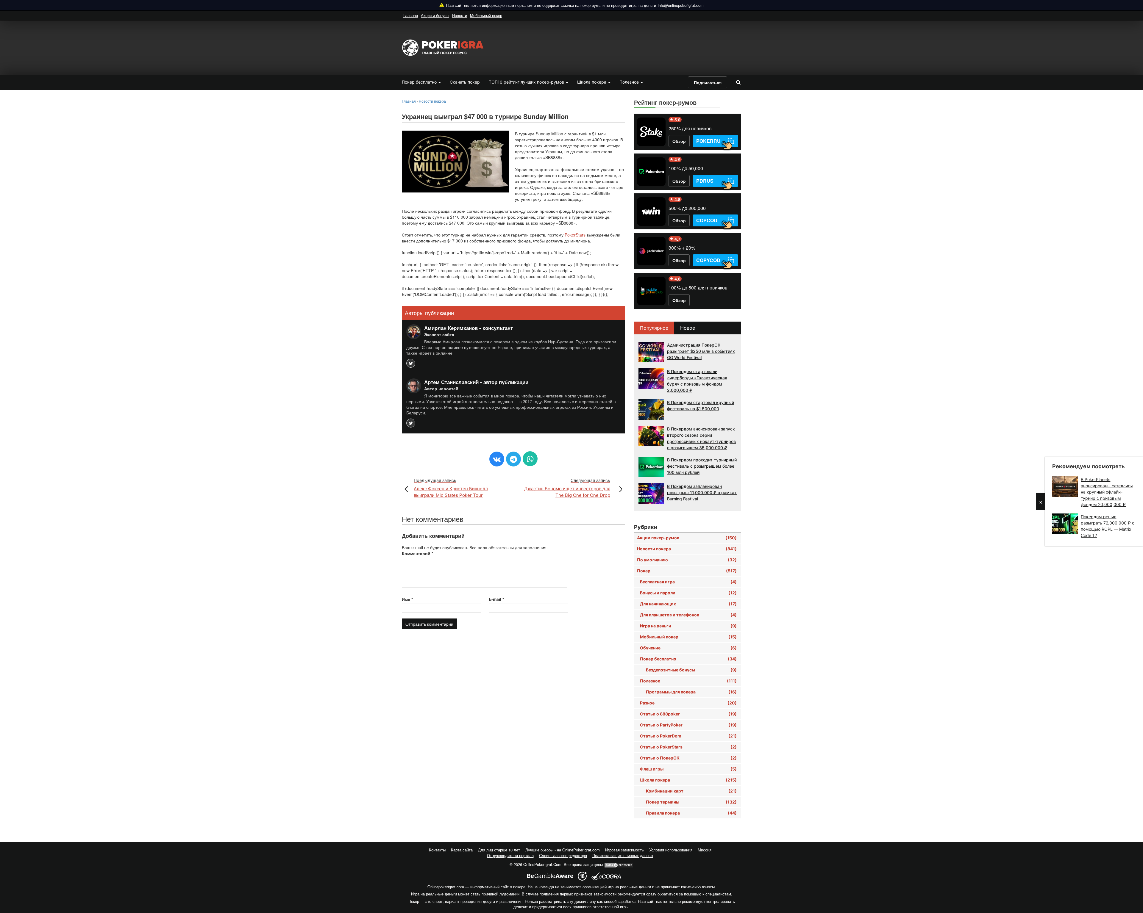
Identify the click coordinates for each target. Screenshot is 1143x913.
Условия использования (670, 850)
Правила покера (691, 812)
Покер (687, 570)
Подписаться (708, 82)
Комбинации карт (691, 790)
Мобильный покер (486, 15)
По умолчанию (687, 559)
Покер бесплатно (420, 81)
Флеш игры (688, 768)
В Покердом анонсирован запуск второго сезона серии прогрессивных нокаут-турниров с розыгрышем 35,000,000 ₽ (701, 438)
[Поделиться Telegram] (513, 459)
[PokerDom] (651, 171)
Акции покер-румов (687, 537)
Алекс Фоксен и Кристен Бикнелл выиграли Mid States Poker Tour (451, 488)
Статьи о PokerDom (688, 735)
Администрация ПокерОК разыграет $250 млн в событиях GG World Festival (701, 351)
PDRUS (704, 180)
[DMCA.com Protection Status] (619, 864)
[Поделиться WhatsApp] (530, 458)
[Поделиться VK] (496, 459)
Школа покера (592, 81)
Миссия (704, 850)
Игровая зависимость (624, 850)
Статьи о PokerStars (688, 746)
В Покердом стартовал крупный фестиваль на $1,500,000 (700, 405)
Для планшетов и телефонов (688, 614)
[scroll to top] (1131, 877)
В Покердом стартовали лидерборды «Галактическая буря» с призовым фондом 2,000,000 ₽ (697, 381)
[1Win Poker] (651, 211)
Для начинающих (688, 603)
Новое (687, 328)
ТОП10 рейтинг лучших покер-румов (527, 81)
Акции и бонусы (435, 15)
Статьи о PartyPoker (688, 724)
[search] (738, 82)
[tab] (654, 328)
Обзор (679, 141)
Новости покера (687, 548)
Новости (459, 15)
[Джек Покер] (651, 251)
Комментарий (417, 553)
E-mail (496, 599)
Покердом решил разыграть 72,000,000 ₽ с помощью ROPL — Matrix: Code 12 (1107, 526)
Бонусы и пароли (688, 592)
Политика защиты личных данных (622, 855)
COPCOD (706, 220)
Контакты (437, 850)
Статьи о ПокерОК (688, 757)
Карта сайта (462, 850)
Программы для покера (691, 691)
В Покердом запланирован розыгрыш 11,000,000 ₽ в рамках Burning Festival (702, 492)
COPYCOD (708, 260)
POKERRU (708, 140)
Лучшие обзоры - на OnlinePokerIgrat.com (562, 850)
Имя (407, 599)
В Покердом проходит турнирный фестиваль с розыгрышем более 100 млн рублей (702, 466)
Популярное (654, 328)
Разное (688, 702)
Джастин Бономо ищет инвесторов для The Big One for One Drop (567, 488)
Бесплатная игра (688, 581)
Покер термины (691, 801)
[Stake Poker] (651, 132)
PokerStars (575, 235)
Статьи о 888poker (688, 713)
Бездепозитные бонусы (691, 669)
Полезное (629, 81)
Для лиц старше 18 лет (499, 850)
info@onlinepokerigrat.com (681, 5)
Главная (410, 15)
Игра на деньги (688, 625)
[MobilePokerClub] (651, 291)
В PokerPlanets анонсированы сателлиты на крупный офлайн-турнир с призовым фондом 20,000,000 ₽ (1107, 492)
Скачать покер (465, 81)
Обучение (688, 647)
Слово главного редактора (563, 855)
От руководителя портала (510, 855)
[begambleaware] (550, 875)
